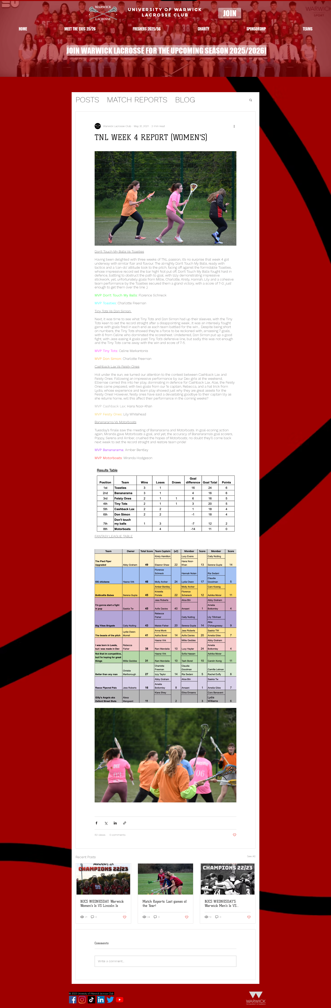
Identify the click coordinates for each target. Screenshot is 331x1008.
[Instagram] (82, 999)
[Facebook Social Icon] (72, 999)
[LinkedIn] (101, 999)
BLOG (185, 99)
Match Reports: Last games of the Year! (165, 903)
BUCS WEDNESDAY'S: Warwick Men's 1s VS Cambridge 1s (220, 903)
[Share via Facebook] (96, 823)
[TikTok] (91, 999)
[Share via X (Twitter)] (106, 823)
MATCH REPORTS (137, 99)
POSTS (87, 99)
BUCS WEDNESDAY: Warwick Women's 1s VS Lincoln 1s (102, 903)
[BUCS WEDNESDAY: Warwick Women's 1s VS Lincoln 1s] (103, 879)
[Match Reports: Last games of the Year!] (165, 879)
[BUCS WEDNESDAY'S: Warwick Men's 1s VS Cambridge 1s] (227, 879)
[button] (307, 29)
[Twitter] (110, 999)
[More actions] (234, 126)
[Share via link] (124, 823)
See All (251, 856)
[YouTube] (119, 999)
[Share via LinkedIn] (115, 823)
